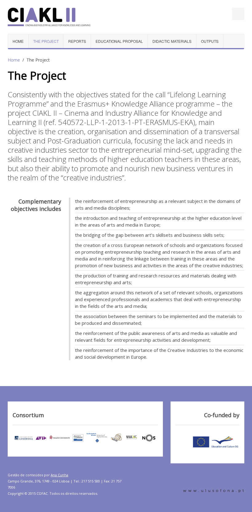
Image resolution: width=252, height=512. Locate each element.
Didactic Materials (171, 41)
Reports (77, 41)
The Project (46, 41)
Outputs (210, 41)
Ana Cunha (59, 475)
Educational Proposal (119, 41)
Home (18, 41)
